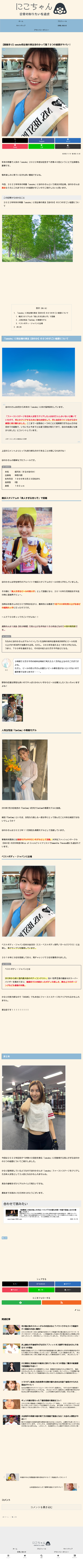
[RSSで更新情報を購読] (61, 1302)
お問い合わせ (21, 1552)
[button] (68, 146)
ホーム (15, 1549)
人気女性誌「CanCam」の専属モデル (32, 320)
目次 (38, 308)
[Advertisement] (41, 283)
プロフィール (41, 1549)
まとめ (19, 327)
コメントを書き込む (41, 1507)
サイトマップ (68, 1549)
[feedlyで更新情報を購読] (21, 1302)
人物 (5, 1237)
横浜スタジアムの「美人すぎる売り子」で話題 (37, 316)
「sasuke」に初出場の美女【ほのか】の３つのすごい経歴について (42, 313)
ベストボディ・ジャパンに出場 (31, 323)
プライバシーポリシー (61, 1552)
